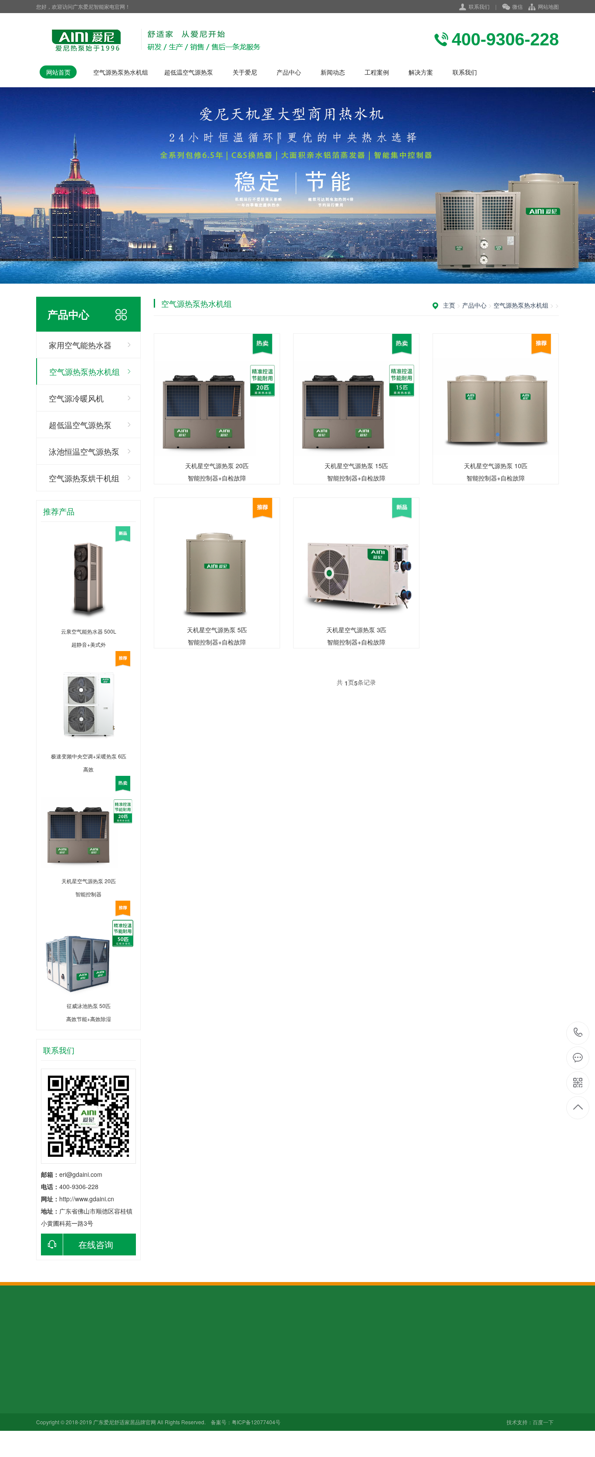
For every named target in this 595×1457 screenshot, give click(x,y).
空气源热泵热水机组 (120, 72)
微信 (517, 6)
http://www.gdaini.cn (86, 1198)
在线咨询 (95, 1244)
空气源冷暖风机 (76, 398)
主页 (449, 305)
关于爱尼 (245, 72)
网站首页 (58, 72)
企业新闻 (169, 1391)
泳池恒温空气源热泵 (84, 451)
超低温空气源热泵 (188, 72)
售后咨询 (48, 1416)
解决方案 (421, 72)
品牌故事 (48, 1379)
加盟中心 (48, 1391)
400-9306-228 (578, 1033)
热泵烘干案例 (236, 1428)
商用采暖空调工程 (242, 1404)
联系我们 (479, 6)
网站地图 (548, 6)
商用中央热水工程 (242, 1391)
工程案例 (377, 72)
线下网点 (48, 1404)
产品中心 (289, 72)
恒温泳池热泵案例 (242, 1416)
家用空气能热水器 (80, 344)
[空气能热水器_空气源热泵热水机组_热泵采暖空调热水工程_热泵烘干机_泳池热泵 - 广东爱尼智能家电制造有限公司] (148, 39)
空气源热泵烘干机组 (84, 477)
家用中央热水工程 (242, 1379)
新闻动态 (333, 72)
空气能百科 (172, 1379)
